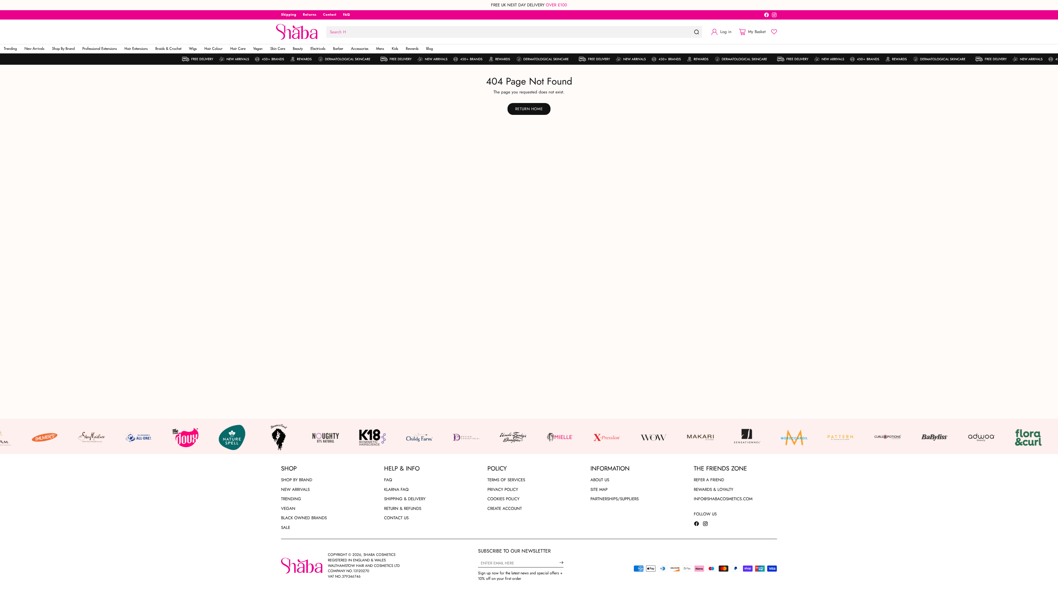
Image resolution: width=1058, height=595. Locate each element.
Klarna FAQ (396, 489)
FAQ (388, 480)
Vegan (288, 508)
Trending (291, 499)
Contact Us (396, 518)
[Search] (696, 31)
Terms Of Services (506, 480)
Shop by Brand (296, 480)
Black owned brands (304, 518)
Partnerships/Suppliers (614, 499)
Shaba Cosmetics (379, 554)
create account (504, 508)
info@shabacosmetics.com (723, 499)
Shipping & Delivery (404, 499)
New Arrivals (295, 489)
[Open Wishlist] (774, 32)
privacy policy (502, 489)
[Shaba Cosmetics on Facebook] (766, 16)
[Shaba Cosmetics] (296, 32)
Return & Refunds (402, 508)
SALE (285, 527)
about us (599, 480)
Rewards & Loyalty (713, 489)
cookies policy (503, 499)
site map (599, 489)
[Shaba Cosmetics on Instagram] (774, 16)
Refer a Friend (709, 480)
